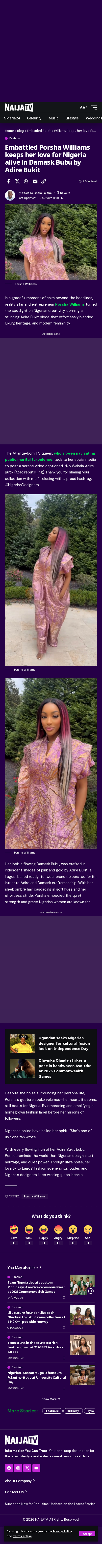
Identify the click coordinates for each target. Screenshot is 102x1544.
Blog (20, 130)
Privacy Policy (62, 1531)
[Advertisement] (51, 51)
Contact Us (14, 1491)
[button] (87, 1533)
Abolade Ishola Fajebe (37, 193)
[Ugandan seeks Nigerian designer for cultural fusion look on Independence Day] (22, 1043)
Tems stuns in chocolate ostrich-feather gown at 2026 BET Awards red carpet (36, 1347)
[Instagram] (18, 1468)
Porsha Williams (35, 1196)
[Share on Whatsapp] (26, 181)
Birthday (73, 1411)
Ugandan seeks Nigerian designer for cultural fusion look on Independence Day (64, 1043)
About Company (18, 1480)
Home (9, 130)
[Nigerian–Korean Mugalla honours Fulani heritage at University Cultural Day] (82, 1375)
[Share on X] (17, 181)
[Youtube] (36, 1468)
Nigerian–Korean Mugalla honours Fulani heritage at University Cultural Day (36, 1377)
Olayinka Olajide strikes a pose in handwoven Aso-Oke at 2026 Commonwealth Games (65, 1068)
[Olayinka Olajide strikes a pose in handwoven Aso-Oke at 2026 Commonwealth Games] (22, 1068)
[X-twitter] (27, 1468)
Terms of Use (22, 1536)
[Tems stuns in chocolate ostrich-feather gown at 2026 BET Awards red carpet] (82, 1345)
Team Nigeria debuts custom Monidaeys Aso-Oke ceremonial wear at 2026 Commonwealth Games (36, 1286)
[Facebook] (9, 1468)
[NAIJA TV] (19, 107)
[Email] (34, 181)
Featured (52, 1411)
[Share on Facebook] (8, 181)
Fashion (14, 138)
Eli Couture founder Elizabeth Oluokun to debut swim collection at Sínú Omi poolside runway (36, 1317)
